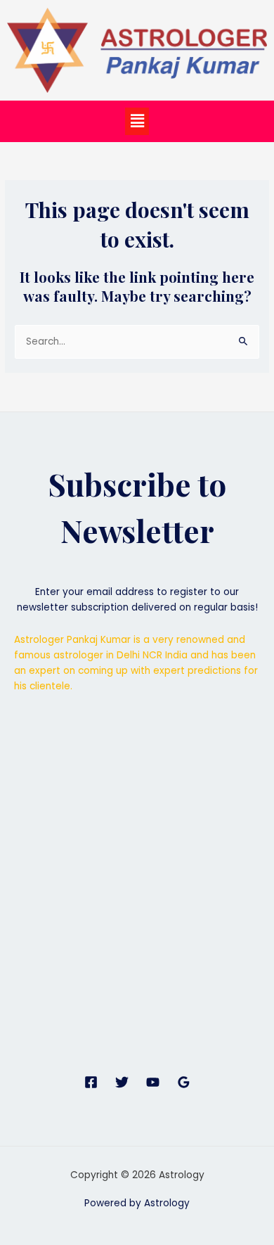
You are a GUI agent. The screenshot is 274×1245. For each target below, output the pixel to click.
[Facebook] (91, 1082)
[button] (137, 121)
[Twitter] (122, 1082)
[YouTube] (152, 1082)
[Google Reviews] (183, 1082)
